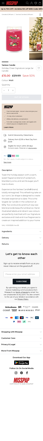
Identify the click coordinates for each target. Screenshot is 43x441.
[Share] (40, 14)
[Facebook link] (27, 372)
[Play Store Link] (21, 362)
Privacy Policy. (23, 299)
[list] (21, 39)
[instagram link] (16, 372)
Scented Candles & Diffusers (24, 14)
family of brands (22, 292)
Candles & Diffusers (8, 14)
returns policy (32, 148)
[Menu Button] (3, 3)
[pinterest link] (21, 372)
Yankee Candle (8, 65)
